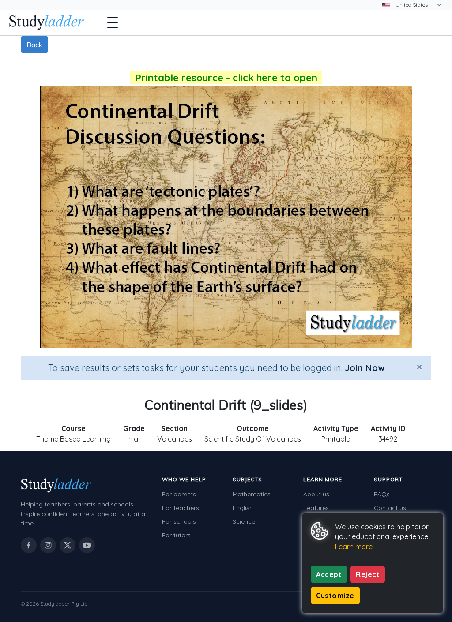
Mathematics (252, 494)
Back (34, 44)
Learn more (354, 546)
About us (316, 494)
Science (244, 521)
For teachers (180, 508)
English (243, 508)
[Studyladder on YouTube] (87, 545)
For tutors (176, 535)
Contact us (390, 508)
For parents (179, 494)
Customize (335, 595)
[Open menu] (112, 22)
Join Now (364, 367)
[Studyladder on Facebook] (29, 545)
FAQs (382, 494)
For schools (179, 521)
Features (316, 508)
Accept (329, 574)
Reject (368, 574)
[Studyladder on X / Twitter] (67, 545)
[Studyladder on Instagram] (48, 545)
